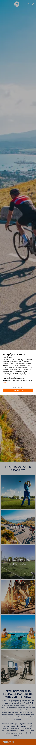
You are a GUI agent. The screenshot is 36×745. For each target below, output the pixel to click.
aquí (4, 382)
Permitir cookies (18, 390)
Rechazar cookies (18, 387)
